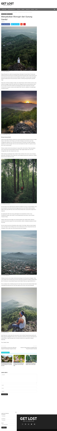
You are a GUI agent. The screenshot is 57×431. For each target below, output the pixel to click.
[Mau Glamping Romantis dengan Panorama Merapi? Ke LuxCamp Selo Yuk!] (6, 358)
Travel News (4, 9)
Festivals (18, 9)
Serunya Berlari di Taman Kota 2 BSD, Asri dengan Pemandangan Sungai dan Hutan (8, 348)
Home (2, 12)
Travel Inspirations (11, 9)
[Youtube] (34, 424)
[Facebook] (22, 424)
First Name (3, 414)
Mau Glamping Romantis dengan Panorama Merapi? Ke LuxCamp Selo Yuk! (6, 364)
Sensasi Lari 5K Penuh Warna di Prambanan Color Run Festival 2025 (18, 364)
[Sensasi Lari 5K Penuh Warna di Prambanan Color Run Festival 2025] (19, 358)
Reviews (23, 9)
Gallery (32, 9)
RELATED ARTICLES (5, 352)
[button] (54, 9)
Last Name (3, 418)
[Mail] (28, 424)
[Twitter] (31, 424)
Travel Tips (28, 9)
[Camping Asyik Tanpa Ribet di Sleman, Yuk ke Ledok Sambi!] (31, 358)
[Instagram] (25, 424)
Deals (36, 9)
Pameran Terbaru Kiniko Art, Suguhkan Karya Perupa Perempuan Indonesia (29, 348)
